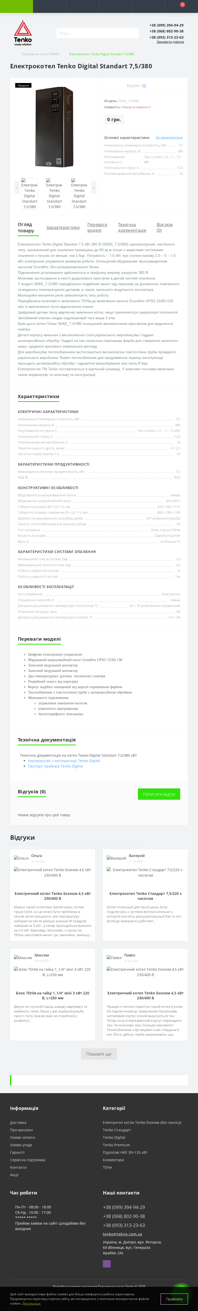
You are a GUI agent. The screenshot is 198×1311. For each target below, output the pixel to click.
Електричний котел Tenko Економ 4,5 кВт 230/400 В (53, 896)
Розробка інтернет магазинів (75, 1286)
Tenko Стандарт (117, 1129)
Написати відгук (159, 794)
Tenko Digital (114, 1137)
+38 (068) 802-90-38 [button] (124, 1216)
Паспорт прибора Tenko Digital (55, 766)
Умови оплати (22, 1137)
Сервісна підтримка (27, 1159)
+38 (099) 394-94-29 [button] (124, 1207)
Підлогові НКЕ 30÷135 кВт (125, 1152)
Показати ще (98, 1054)
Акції (14, 1174)
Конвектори (113, 1159)
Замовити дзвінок (170, 41)
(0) (144, 85)
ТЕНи (107, 1167)
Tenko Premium (116, 1144)
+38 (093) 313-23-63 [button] (124, 1225)
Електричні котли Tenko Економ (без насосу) (142, 1122)
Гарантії (17, 1152)
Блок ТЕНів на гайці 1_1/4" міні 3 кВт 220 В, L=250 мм (52, 995)
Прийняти (174, 1299)
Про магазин (21, 1129)
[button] (82, 6)
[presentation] (16, 187)
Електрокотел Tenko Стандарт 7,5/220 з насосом (146, 896)
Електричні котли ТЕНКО (41, 54)
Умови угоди (21, 1144)
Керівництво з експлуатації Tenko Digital (64, 760)
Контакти (18, 1167)
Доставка (18, 1122)
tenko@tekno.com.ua (122, 1234)
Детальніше (31, 1303)
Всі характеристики (169, 137)
